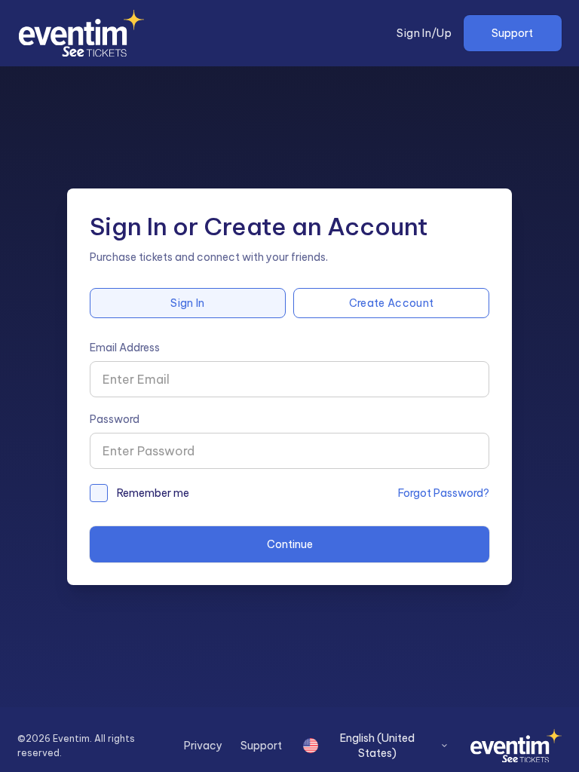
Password (114, 419)
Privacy (203, 745)
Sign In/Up (424, 33)
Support (512, 33)
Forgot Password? (443, 493)
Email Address (125, 347)
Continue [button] (290, 544)
